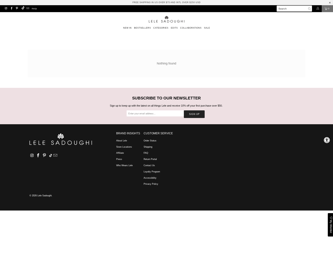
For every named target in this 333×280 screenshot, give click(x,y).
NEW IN (127, 28)
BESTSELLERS (142, 28)
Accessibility (150, 178)
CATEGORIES (160, 28)
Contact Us (149, 165)
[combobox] (294, 9)
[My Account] (317, 8)
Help (34, 8)
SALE (207, 28)
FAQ (146, 153)
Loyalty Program (152, 171)
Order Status (150, 140)
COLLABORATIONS (191, 28)
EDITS (174, 28)
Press (119, 159)
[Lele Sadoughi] (166, 18)
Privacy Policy (151, 184)
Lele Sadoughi (44, 195)
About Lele (121, 140)
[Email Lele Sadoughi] (27, 8)
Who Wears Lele (124, 165)
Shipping (148, 147)
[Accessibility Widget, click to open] (326, 140)
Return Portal (150, 159)
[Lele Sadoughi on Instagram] (5, 8)
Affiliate (120, 153)
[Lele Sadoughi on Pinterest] (16, 8)
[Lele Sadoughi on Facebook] (11, 8)
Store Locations (124, 147)
